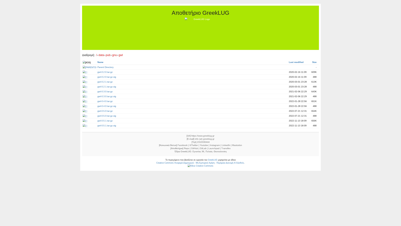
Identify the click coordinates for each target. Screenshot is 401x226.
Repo (186, 148)
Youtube (204, 145)
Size (314, 62)
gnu (114, 55)
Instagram (215, 145)
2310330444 (203, 142)
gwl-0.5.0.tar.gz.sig (106, 116)
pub (108, 55)
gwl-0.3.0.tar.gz (105, 91)
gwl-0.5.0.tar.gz (105, 111)
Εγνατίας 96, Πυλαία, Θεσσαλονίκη (210, 151)
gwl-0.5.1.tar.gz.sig (106, 125)
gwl (121, 55)
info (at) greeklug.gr (204, 139)
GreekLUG (212, 160)
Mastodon (237, 145)
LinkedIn (226, 145)
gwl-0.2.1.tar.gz (105, 82)
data (101, 55)
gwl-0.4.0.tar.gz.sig (106, 106)
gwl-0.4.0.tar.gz (105, 101)
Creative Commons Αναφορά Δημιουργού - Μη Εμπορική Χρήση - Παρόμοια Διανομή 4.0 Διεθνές (200, 163)
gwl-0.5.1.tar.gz (105, 120)
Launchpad (213, 148)
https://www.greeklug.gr (202, 136)
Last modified (296, 62)
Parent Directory (105, 67)
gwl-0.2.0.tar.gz (105, 72)
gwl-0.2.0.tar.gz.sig (106, 77)
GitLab (203, 148)
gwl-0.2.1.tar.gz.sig (106, 86)
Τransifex (226, 148)
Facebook (182, 145)
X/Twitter (193, 145)
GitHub (194, 148)
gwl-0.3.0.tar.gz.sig (106, 96)
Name (100, 62)
